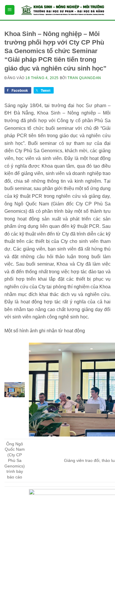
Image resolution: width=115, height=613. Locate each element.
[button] (9, 10)
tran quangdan (84, 78)
